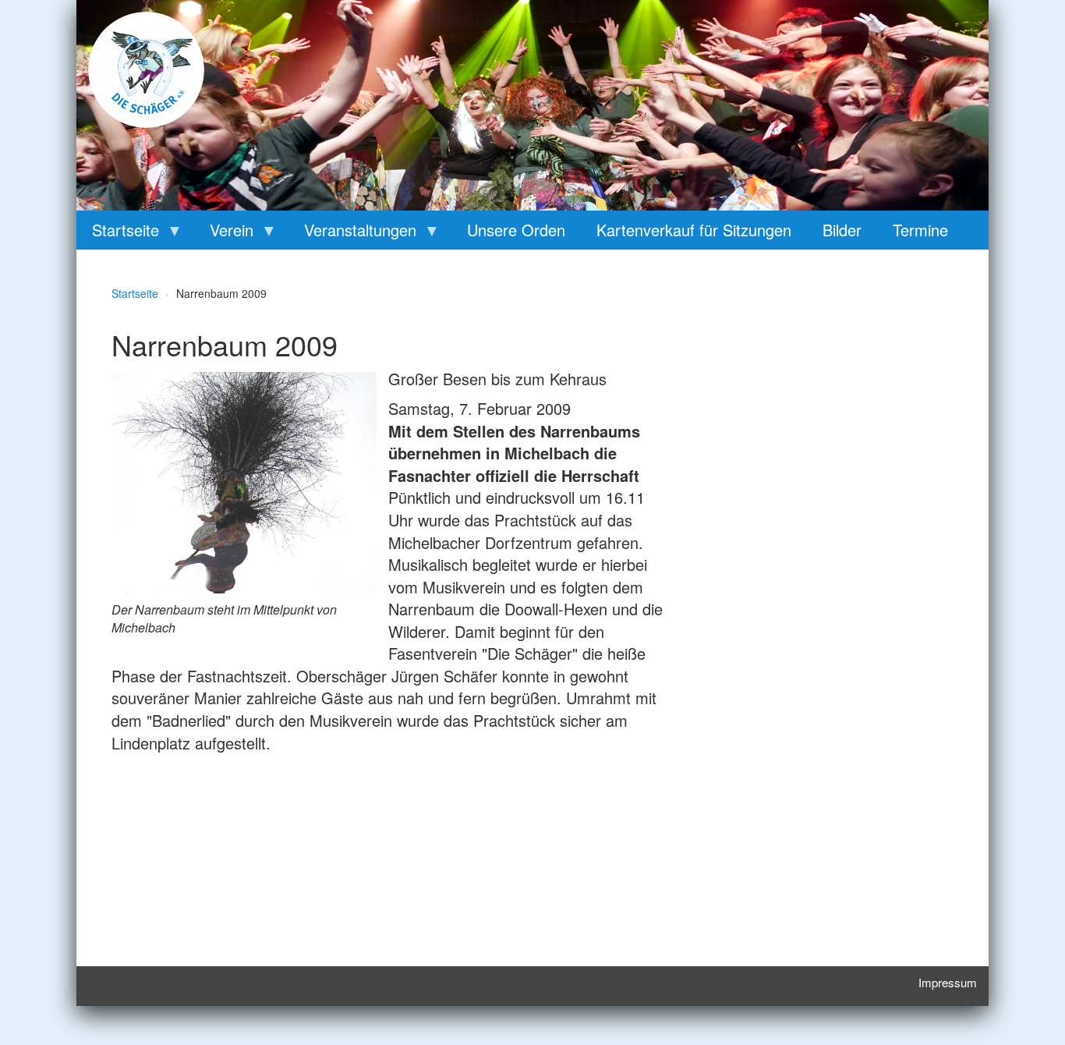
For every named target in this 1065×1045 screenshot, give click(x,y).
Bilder (842, 229)
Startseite (117, 234)
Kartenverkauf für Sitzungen (693, 229)
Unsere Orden (516, 229)
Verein (223, 234)
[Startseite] (146, 70)
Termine (920, 229)
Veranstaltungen (352, 234)
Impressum (947, 982)
